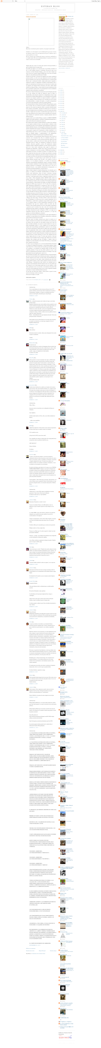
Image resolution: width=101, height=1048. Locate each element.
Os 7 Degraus (63, 566)
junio (62, 122)
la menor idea (63, 344)
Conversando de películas (65, 963)
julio (62, 120)
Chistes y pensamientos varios (66, 700)
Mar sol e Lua (63, 668)
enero (62, 132)
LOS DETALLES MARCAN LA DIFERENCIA (69, 925)
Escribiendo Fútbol (64, 878)
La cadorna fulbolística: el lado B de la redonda (66, 1024)
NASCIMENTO (69, 942)
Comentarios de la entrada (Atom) (38, 953)
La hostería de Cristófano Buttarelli (65, 839)
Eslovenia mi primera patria (66, 848)
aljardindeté (62, 519)
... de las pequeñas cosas (65, 782)
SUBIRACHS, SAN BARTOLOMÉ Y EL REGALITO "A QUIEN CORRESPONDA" (70, 358)
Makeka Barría (32, 342)
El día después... (69, 821)
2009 (61, 111)
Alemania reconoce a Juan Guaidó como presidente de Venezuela (66, 637)
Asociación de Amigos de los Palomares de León (66, 282)
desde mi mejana (63, 382)
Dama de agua (63, 272)
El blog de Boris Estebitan (65, 641)
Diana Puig (31, 357)
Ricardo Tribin (32, 581)
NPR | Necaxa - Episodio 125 (68, 480)
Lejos (61, 616)
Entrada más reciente (30, 950)
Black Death (62, 965)
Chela (30, 622)
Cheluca (31, 299)
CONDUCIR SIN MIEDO (65, 659)
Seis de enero (63, 335)
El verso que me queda (65, 773)
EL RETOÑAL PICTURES (65, 607)
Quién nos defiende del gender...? (66, 697)
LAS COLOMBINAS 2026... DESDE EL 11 (70, 296)
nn (60, 1019)
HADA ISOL (62, 441)
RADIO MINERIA (69, 1009)
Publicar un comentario (30, 948)
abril (62, 126)
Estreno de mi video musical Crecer (69, 643)
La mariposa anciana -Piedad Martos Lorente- (70, 462)
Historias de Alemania (65, 696)
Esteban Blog (50, 6)
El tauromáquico (63, 290)
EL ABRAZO (62, 429)
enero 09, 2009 (33, 557)
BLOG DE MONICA (64, 719)
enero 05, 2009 (33, 295)
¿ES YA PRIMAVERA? (68, 536)
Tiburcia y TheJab (64, 792)
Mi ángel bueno (64, 143)
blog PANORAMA (64, 432)
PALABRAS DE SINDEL (65, 169)
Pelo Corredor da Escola (65, 888)
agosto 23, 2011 (33, 727)
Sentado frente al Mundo (65, 858)
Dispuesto (67, 383)
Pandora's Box (63, 893)
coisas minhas (63, 451)
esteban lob (31, 499)
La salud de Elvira (64, 139)
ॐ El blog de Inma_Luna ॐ (66, 244)
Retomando (63, 688)
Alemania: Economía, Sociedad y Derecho (67, 635)
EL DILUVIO (68, 955)
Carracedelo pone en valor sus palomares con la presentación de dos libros (66, 285)
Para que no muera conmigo (66, 897)
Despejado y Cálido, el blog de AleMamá (66, 806)
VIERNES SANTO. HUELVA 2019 (69, 609)
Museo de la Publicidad (65, 984)
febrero (62, 130)
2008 (61, 150)
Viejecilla (62, 755)
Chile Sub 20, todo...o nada (66, 135)
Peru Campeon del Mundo (65, 980)
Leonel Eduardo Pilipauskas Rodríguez (70, 880)
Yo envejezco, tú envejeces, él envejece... (69, 600)
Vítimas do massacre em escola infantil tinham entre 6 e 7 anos (67, 889)
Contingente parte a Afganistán (69, 933)
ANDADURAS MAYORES (65, 575)
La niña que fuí (68, 420)
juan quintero (32, 385)
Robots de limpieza (63, 919)
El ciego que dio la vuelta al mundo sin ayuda (69, 860)
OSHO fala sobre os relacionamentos (69, 798)
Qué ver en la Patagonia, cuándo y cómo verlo (69, 831)
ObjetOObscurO (63, 650)
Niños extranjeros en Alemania (66, 764)
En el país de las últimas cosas (66, 312)
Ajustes (67, 908)
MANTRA (68, 318)
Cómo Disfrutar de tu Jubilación (67, 543)
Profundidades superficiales (66, 303)
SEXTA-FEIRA (63, 364)
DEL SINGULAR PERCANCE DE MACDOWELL (69, 842)
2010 (61, 109)
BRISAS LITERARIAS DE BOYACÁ (69, 181)
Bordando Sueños (64, 692)
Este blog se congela (63, 553)
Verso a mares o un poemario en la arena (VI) (69, 776)
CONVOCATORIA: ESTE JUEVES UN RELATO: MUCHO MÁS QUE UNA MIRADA (69, 173)
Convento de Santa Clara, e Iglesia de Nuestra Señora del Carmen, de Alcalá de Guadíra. (69, 267)
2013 (61, 103)
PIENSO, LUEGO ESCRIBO (66, 922)
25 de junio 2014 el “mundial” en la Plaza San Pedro (69, 851)
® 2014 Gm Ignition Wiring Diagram (66, 488)
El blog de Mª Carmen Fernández (67, 811)
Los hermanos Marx (69, 617)
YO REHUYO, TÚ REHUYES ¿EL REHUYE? (69, 582)
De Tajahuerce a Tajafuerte (65, 1021)
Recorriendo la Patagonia (65, 829)
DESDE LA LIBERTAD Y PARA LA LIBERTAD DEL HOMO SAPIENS (67, 868)
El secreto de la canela (70, 304)
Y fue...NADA (63, 133)
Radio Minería (63, 1008)
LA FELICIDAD (63, 576)
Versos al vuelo (63, 179)
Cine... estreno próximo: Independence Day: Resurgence (69, 722)
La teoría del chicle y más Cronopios (66, 951)
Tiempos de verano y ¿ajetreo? (65, 313)
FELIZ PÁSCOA (69, 365)
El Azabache (62, 409)
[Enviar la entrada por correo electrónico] (49, 279)
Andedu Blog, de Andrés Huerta (66, 968)
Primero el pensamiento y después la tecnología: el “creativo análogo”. (70, 712)
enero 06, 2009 (33, 324)
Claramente (62, 907)
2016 (61, 97)
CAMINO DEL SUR (64, 1017)
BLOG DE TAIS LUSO (65, 210)
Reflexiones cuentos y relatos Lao (67, 728)
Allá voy (61, 793)
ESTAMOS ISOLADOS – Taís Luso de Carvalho (69, 213)
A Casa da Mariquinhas (65, 400)
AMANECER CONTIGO (68, 748)
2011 (61, 107)
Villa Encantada (63, 469)
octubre (63, 114)
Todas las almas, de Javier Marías (69, 558)
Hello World (62, 894)
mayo (62, 124)
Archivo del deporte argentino (66, 1003)
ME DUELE (62, 693)
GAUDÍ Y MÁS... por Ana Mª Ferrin (66, 354)
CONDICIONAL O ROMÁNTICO (66, 729)
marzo (62, 128)
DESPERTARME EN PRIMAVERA (70, 545)
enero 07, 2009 (33, 399)
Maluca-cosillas (63, 428)
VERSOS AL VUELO (64, 188)
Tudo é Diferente (69, 567)
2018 (61, 94)
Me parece (63, 145)
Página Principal (42, 950)
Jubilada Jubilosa (64, 534)
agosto (62, 118)
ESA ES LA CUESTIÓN (65, 742)
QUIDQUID (62, 820)
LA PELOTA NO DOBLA (65, 625)
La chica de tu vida (69, 589)
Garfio (30, 547)
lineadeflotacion (63, 954)
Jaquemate (62, 732)
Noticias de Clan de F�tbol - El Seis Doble (66, 1027)
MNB (30, 327)
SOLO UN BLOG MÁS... (65, 197)
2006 (61, 154)
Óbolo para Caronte (69, 651)
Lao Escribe (62, 741)
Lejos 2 (61, 492)
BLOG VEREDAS (64, 201)
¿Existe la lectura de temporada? (69, 274)
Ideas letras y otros (64, 373)
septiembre (63, 116)
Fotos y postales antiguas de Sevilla (66, 263)
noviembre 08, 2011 (35, 945)
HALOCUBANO (63, 556)
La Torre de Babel (64, 137)
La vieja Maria (63, 598)
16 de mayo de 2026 (69, 345)
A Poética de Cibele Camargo (66, 941)
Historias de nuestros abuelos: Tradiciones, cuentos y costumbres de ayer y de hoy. (66, 917)
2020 (61, 90)
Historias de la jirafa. (64, 993)
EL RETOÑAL (63, 294)
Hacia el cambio (63, 253)
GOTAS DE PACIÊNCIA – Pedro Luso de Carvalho (70, 204)
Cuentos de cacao (63, 460)
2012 (61, 105)
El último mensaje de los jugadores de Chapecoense (69, 703)
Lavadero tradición (69, 245)
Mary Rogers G (63, 687)
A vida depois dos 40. (64, 977)
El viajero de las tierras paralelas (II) (66, 198)
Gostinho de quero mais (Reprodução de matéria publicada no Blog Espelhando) (69, 528)
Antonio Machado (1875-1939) (69, 734)
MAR (61, 510)
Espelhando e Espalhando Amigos (65, 229)
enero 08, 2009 (33, 486)
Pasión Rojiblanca (64, 478)
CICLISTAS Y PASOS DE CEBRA (69, 661)
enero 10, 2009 (33, 683)
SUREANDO (62, 419)
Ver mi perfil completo (64, 68)
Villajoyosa (68, 493)
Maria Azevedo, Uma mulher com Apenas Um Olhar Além (66, 524)
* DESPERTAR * (63, 796)
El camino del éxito (69, 783)
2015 (61, 99)
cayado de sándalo (64, 160)
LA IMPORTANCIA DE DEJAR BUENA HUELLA (70, 680)
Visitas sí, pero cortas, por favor (65, 807)
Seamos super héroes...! (68, 766)
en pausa (67, 985)
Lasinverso (31, 454)
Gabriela (31, 675)
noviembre (63, 113)
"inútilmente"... (68, 161)
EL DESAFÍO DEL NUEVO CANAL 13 (70, 970)
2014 (61, 101)
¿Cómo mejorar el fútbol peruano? (66, 981)
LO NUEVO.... (63, 520)
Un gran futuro (64, 141)
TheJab (30, 560)
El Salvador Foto (63, 932)
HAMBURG (62, 487)
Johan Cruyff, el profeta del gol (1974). (70, 627)
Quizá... (67, 756)
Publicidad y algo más (64, 709)
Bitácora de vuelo (64, 746)
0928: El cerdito (63, 291)
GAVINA (62, 678)
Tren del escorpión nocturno (66, 588)
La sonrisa (68, 470)
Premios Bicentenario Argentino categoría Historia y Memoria (65, 1005)
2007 (61, 152)
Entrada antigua (53, 950)
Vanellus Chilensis (64, 950)
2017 (61, 96)
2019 (61, 92)
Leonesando (62, 316)
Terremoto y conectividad (68, 255)
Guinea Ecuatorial (64, 147)
